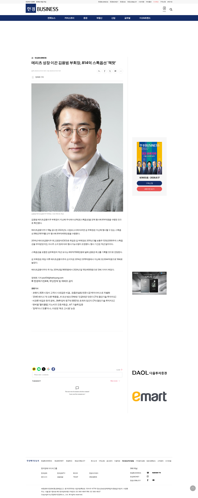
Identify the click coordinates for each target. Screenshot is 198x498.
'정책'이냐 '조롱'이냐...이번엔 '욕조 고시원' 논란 (54, 308)
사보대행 (141, 2)
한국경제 (44, 473)
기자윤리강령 (140, 461)
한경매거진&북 (30, 2)
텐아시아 (44, 477)
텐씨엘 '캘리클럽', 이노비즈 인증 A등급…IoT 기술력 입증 (58, 304)
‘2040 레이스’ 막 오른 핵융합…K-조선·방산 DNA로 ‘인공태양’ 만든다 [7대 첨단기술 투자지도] (74, 296)
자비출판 (148, 2)
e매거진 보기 (149, 189)
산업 (113, 18)
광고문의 (109, 461)
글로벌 (127, 18)
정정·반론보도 (151, 461)
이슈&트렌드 (144, 18)
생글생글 (60, 477)
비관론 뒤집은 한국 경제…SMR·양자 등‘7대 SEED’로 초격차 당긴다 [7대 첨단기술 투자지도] (74, 300)
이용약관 (117, 461)
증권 (85, 18)
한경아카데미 (93, 473)
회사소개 (94, 461)
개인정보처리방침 (128, 461)
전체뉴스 (51, 18)
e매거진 (169, 2)
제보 (156, 2)
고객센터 (160, 461)
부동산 (99, 18)
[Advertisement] (99, 38)
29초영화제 (93, 477)
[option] (149, 283)
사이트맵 (168, 461)
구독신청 (163, 2)
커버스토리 (69, 18)
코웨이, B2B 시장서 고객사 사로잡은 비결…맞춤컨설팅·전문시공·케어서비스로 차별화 (71, 292)
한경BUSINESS (41, 58)
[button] (164, 9)
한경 (103, 2)
